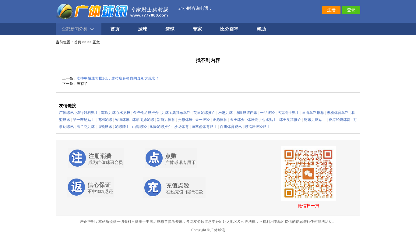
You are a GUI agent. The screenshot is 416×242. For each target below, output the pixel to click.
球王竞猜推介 (290, 119)
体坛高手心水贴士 (262, 119)
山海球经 (139, 127)
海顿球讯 (104, 127)
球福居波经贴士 (257, 127)
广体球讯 (66, 112)
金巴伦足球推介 (146, 112)
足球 (142, 29)
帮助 (261, 29)
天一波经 (202, 119)
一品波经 (267, 112)
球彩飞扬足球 (143, 119)
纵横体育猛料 (338, 112)
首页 (77, 42)
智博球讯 (122, 119)
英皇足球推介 (204, 112)
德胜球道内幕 (246, 112)
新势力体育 (166, 119)
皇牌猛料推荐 (313, 112)
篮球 (170, 29)
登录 (351, 10)
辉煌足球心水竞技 (115, 112)
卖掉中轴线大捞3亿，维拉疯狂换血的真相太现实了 (118, 78)
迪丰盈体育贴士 (204, 127)
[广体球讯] (112, 11)
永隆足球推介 (160, 127)
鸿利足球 (104, 119)
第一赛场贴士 (84, 119)
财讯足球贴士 (315, 119)
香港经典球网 (340, 119)
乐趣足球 (225, 112)
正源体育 (220, 119)
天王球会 (237, 119)
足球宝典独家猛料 (176, 112)
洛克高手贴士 (288, 112)
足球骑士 (122, 127)
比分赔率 (229, 29)
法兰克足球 (85, 127)
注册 (331, 10)
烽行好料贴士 (87, 112)
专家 (197, 29)
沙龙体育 (181, 127)
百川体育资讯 (231, 127)
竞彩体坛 (185, 119)
